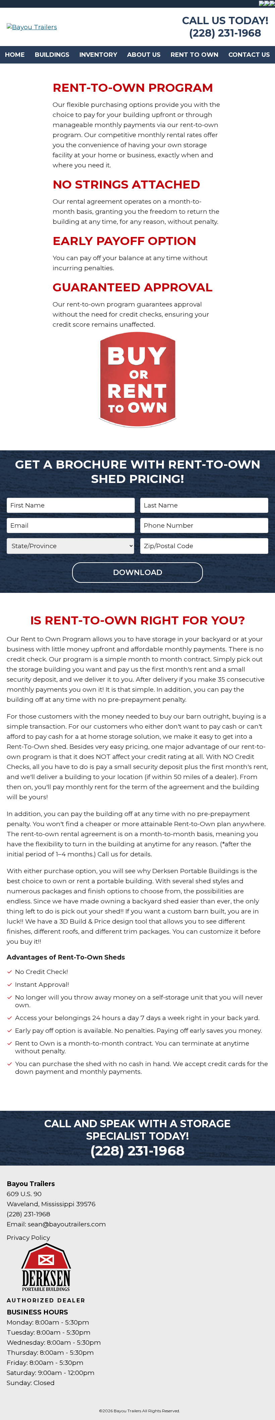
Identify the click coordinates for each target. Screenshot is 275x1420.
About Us (144, 54)
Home (15, 54)
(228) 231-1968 (225, 33)
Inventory (98, 54)
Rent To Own (194, 54)
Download (137, 572)
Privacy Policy (28, 1238)
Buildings (52, 54)
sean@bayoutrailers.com (67, 1224)
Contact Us (249, 54)
